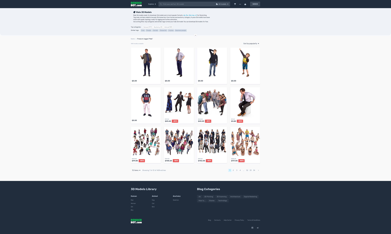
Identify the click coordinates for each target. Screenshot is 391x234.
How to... (202, 201)
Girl (132, 207)
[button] (235, 4)
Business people (180, 30)
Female (155, 30)
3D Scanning (222, 197)
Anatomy (177, 196)
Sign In (255, 4)
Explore (151, 4)
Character (163, 30)
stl (196, 15)
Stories (211, 201)
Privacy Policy (239, 220)
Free (142, 30)
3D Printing (208, 197)
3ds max (191, 15)
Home (133, 39)
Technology (222, 201)
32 (247, 170)
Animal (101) (168, 27)
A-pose (171, 30)
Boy (132, 210)
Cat (153, 203)
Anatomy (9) (158, 27)
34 (254, 170)
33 (251, 170)
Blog (209, 220)
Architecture (235, 197)
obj (184, 15)
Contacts (217, 220)
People (148, 30)
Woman (133, 203)
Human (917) (147, 27)
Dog (153, 200)
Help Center (228, 220)
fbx (187, 15)
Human (134, 196)
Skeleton (176, 200)
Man (132, 200)
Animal (155, 196)
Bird (153, 207)
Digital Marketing (250, 197)
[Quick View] (158, 81)
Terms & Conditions (253, 220)
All (200, 197)
